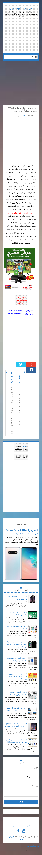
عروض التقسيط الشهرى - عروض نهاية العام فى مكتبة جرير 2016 (17, 676)
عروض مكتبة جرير (21, 8)
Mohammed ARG (19, 850)
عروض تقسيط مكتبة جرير (21, 825)
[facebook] (18, 830)
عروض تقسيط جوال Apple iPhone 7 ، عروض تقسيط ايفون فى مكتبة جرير (16, 644)
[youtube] (23, 830)
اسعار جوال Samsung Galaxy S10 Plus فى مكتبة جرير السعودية (22, 531)
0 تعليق (20, 115)
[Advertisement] (21, 24)
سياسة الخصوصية (33, 846)
